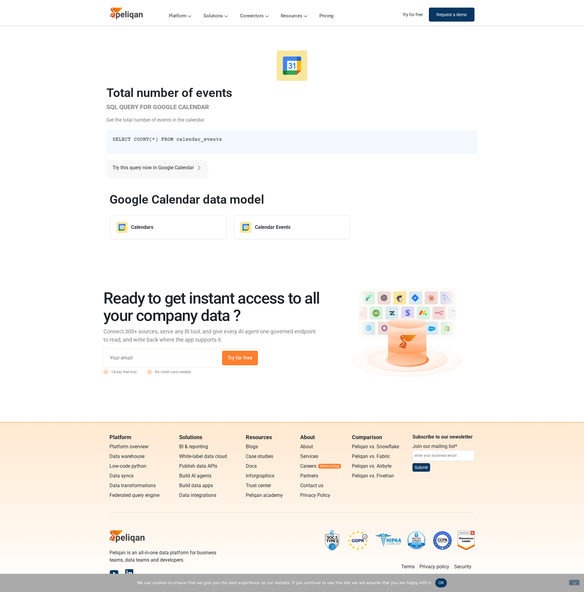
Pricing (326, 16)
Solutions (213, 16)
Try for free (240, 358)
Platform (177, 16)
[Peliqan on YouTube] (114, 573)
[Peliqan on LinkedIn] (129, 573)
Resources (291, 16)
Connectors (252, 16)
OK (441, 582)
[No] (574, 582)
